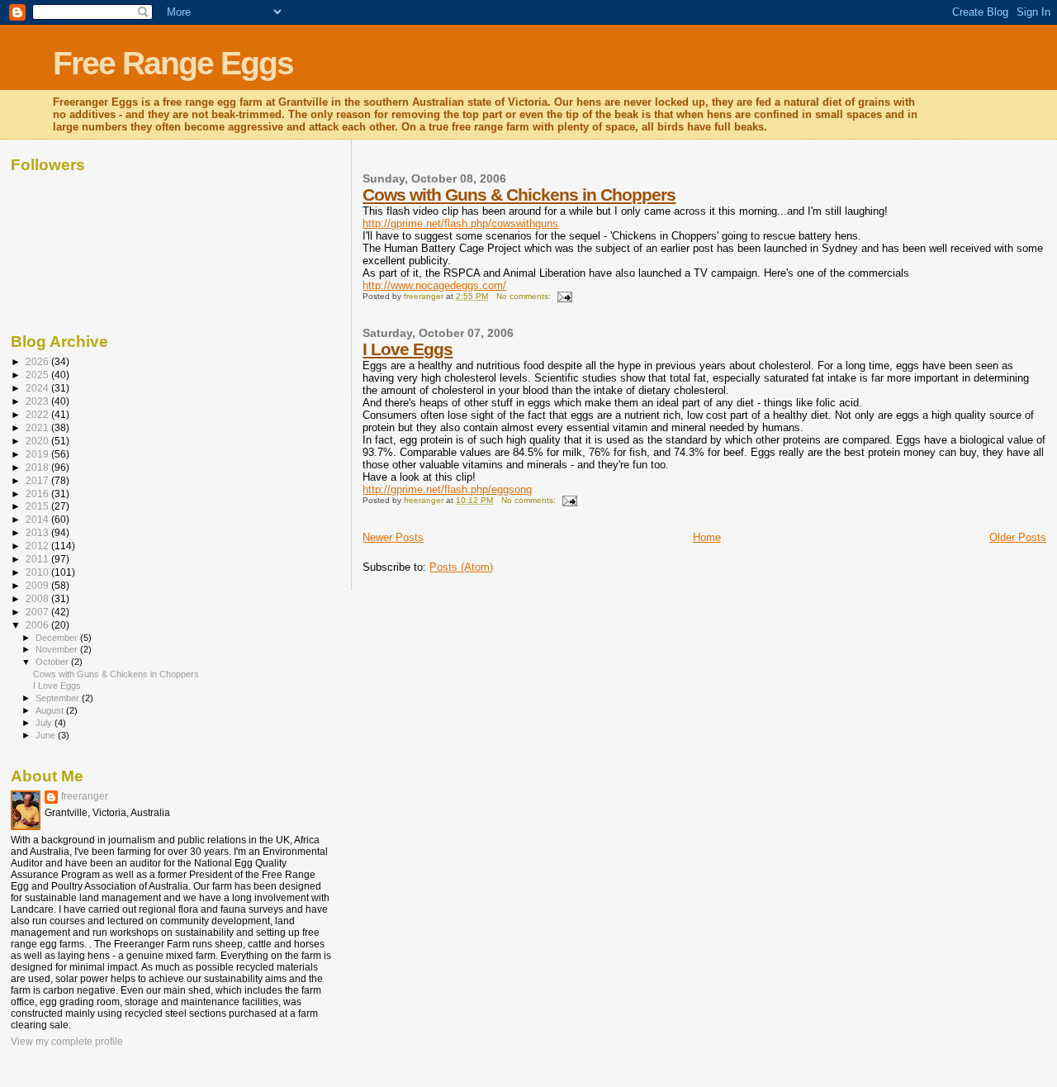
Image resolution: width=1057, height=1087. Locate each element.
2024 (38, 387)
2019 (38, 454)
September (59, 698)
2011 (38, 558)
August (51, 710)
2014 (38, 519)
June (47, 735)
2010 (38, 572)
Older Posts (1017, 537)
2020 (38, 440)
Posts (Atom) (461, 567)
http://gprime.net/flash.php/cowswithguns (460, 223)
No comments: (524, 296)
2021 (38, 427)
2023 (38, 401)
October (53, 662)
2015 (38, 506)
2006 (38, 624)
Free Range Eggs (173, 63)
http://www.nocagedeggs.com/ (434, 285)
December (58, 638)
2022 (38, 414)
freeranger (84, 796)
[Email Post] (564, 296)
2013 (38, 532)
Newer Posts (393, 537)
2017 (38, 480)
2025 (38, 374)
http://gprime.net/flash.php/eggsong (447, 489)
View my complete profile (67, 1041)
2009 (38, 585)
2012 (38, 545)
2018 (38, 467)
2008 (38, 598)
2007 (38, 611)
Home (707, 537)
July (45, 723)
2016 (38, 493)
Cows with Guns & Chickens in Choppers (519, 194)
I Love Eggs (408, 348)
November (58, 649)
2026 (38, 361)
